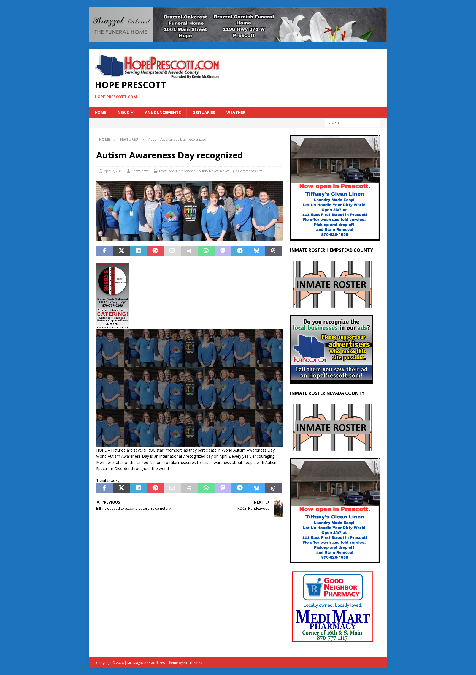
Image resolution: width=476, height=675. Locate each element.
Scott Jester (140, 170)
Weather (235, 112)
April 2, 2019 (113, 170)
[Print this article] (189, 251)
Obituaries (203, 112)
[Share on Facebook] (104, 251)
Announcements (163, 112)
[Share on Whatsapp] (206, 251)
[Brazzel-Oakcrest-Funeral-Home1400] (238, 38)
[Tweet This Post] (121, 251)
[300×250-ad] (331, 380)
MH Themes (192, 662)
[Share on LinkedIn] (138, 251)
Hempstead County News (197, 170)
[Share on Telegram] (239, 251)
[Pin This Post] (155, 251)
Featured (166, 170)
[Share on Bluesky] (256, 251)
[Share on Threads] (273, 251)
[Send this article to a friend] (172, 251)
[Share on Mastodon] (223, 251)
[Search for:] (352, 122)
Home (100, 112)
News (123, 112)
